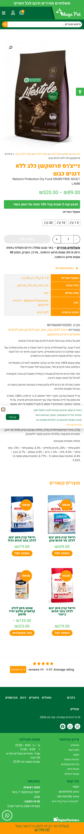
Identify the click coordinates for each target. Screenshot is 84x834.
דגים (23, 697)
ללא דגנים (42, 312)
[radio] (74, 223)
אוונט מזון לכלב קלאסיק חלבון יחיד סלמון (22, 611)
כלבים (71, 697)
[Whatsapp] (70, 726)
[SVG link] (66, 819)
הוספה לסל (27, 239)
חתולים (46, 697)
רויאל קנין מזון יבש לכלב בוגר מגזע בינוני (62, 611)
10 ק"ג (34, 278)
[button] (80, 92)
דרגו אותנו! (18, 669)
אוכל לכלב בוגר (23, 154)
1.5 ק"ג (44, 278)
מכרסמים (11, 697)
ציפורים (34, 697)
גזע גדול (32, 285)
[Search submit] (4, 24)
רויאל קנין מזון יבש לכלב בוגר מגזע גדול (22, 539)
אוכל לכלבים (40, 154)
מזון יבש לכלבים (35, 329)
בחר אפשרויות (22, 633)
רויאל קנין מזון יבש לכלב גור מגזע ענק (62, 539)
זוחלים (74, 709)
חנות (66, 154)
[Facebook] (63, 726)
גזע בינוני (43, 285)
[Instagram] (77, 726)
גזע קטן (21, 285)
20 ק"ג (25, 278)
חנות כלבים (56, 154)
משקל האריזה (71, 212)
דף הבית (75, 154)
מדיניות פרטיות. (74, 425)
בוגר (45, 293)
